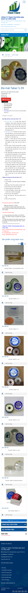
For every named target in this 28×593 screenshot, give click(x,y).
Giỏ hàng (3, 567)
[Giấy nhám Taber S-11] (14, 497)
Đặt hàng (7, 99)
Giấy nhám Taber (9, 131)
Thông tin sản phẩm (7, 115)
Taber (9, 93)
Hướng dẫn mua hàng (6, 570)
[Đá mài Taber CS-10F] (14, 345)
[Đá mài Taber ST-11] (14, 315)
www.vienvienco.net (5, 559)
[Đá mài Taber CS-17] (14, 285)
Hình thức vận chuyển (6, 575)
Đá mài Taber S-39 (9, 121)
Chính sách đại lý (5, 579)
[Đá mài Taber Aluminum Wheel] (14, 467)
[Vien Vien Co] (14, 51)
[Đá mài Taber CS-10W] (14, 436)
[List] (25, 244)
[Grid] (22, 244)
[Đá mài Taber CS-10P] (14, 406)
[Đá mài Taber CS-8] (14, 376)
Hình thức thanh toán (6, 572)
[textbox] (14, 30)
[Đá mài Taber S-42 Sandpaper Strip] (14, 255)
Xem (19, 243)
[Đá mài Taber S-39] (14, 72)
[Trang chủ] (14, 7)
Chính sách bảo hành (6, 577)
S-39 (10, 138)
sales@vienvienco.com (10, 26)
